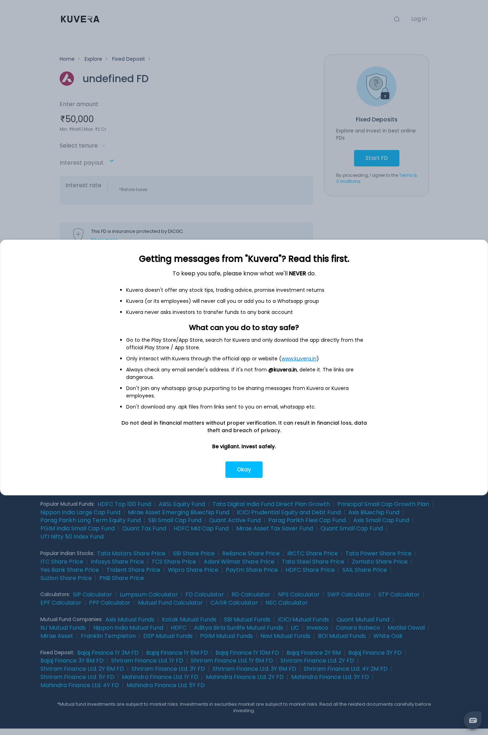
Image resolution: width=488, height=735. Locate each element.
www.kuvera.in (299, 358)
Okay (244, 469)
